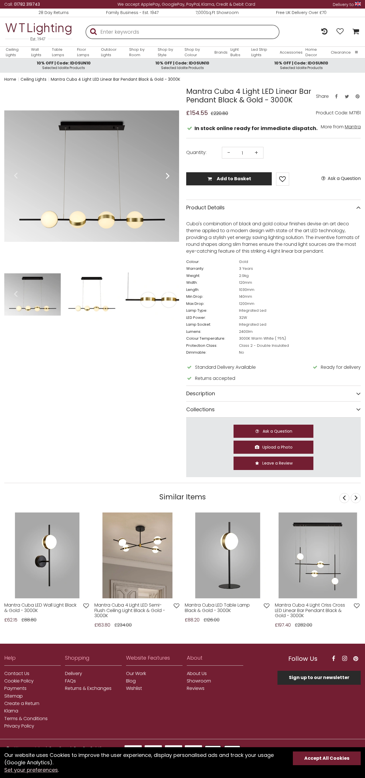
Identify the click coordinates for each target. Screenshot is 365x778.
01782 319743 (27, 4)
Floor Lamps (83, 52)
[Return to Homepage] (38, 31)
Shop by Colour (192, 52)
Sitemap (13, 696)
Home (10, 79)
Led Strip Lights (259, 52)
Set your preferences (31, 769)
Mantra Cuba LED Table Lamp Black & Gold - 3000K (217, 608)
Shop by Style (165, 52)
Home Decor (311, 52)
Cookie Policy (19, 681)
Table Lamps (58, 52)
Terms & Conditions (26, 718)
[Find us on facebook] (334, 658)
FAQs (70, 681)
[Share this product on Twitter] (347, 97)
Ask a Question (344, 178)
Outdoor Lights (109, 52)
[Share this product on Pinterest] (357, 97)
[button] (15, 176)
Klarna (11, 711)
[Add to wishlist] (86, 606)
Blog (131, 681)
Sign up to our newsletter (319, 677)
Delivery (73, 673)
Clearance (341, 52)
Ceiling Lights (12, 52)
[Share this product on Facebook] (336, 97)
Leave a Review (277, 463)
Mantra (353, 126)
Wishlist (134, 688)
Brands (221, 52)
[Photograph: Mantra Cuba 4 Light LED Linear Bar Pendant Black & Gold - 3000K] (91, 176)
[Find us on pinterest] (356, 658)
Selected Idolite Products (64, 65)
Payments (15, 688)
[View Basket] (354, 32)
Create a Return (21, 703)
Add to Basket (233, 178)
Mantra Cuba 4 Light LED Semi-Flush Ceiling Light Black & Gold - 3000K (129, 610)
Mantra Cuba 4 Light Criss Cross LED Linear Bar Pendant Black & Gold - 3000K (310, 610)
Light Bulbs (235, 52)
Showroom (199, 681)
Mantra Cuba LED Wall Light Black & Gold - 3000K (40, 608)
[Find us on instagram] (345, 658)
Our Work (136, 673)
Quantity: (196, 152)
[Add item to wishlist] (282, 179)
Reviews (195, 688)
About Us (197, 673)
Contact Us (16, 673)
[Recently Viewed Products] (324, 32)
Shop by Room (137, 52)
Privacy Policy (19, 726)
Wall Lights (36, 52)
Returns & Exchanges (88, 688)
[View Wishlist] (340, 32)
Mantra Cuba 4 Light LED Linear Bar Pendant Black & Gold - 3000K (115, 79)
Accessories (291, 52)
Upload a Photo (277, 447)
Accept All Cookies (326, 758)
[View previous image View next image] (47, 555)
